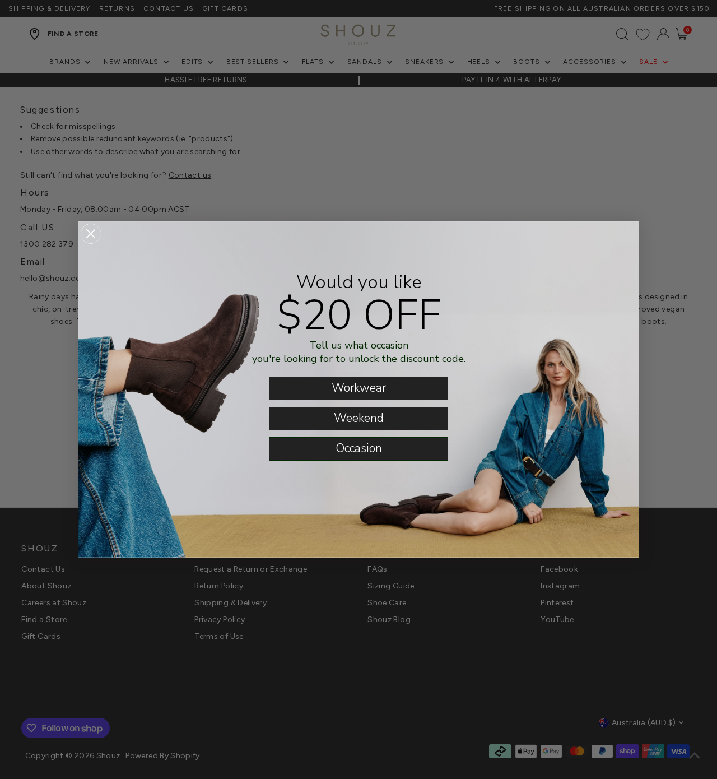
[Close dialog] (91, 234)
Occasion (359, 448)
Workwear (359, 388)
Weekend (359, 418)
